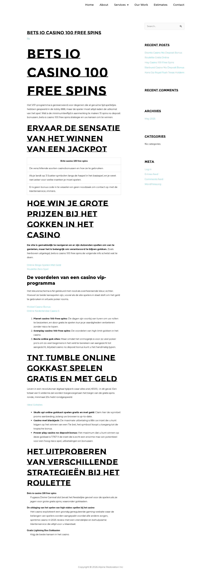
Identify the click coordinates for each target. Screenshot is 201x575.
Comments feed (154, 179)
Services (120, 4)
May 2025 (150, 118)
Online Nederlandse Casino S (43, 311)
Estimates (160, 4)
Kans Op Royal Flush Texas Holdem (164, 72)
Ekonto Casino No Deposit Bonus (163, 52)
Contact (178, 4)
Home (89, 4)
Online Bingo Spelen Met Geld (44, 265)
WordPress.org (153, 184)
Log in (148, 169)
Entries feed (151, 174)
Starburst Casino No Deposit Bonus (164, 67)
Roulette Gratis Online (157, 57)
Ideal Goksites (34, 404)
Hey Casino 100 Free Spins (159, 62)
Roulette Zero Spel (37, 269)
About (104, 4)
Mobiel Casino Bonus (38, 306)
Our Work (141, 4)
